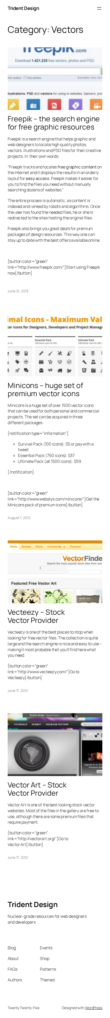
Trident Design (23, 8)
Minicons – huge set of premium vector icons (45, 389)
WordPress (93, 1007)
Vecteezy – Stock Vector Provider (36, 616)
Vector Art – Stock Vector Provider (37, 789)
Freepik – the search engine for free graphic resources (54, 123)
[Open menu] (99, 8)
